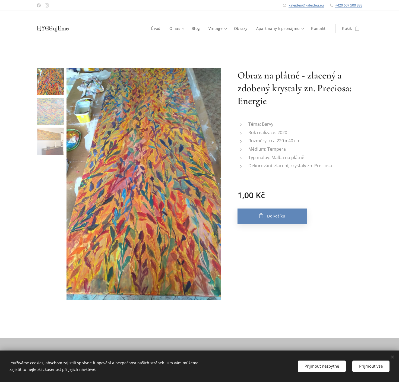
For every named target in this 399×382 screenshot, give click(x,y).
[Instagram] (46, 5)
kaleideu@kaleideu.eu (306, 5)
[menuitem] (157, 28)
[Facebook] (38, 5)
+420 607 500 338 (348, 5)
